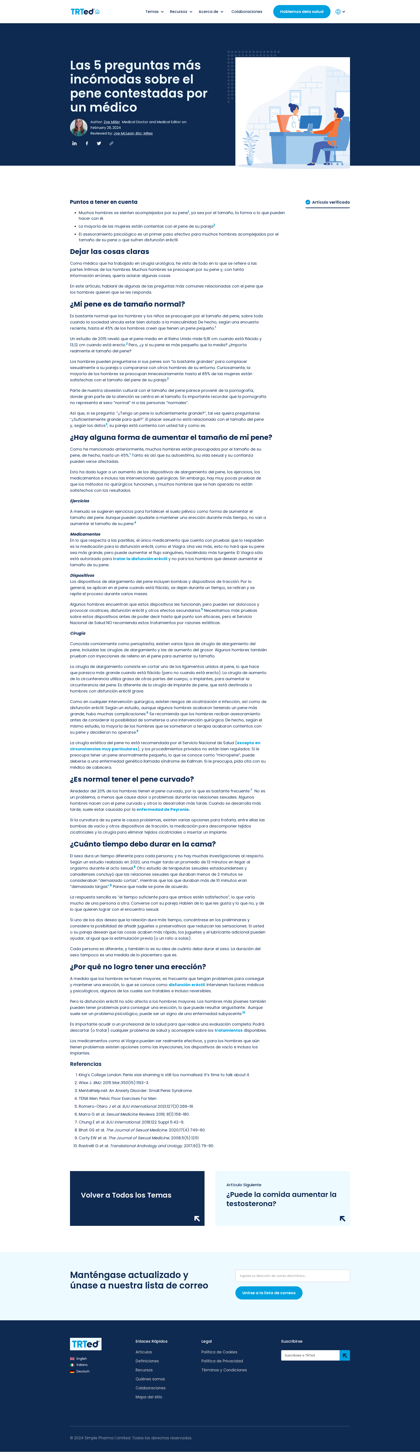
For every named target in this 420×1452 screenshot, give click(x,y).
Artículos (144, 1352)
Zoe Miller (112, 122)
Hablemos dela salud (302, 11)
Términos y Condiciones (224, 1370)
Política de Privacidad (222, 1361)
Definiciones (147, 1361)
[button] (155, 11)
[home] (84, 11)
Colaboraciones (246, 11)
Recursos (144, 1370)
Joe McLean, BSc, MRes (133, 133)
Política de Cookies (219, 1352)
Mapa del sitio (149, 1397)
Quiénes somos (150, 1379)
